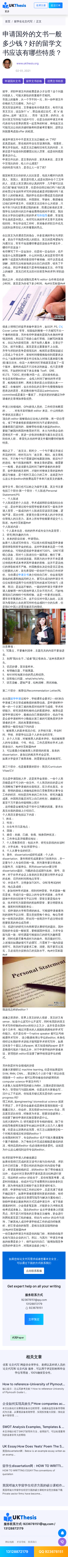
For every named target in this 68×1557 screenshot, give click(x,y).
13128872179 (17, 1551)
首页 (7, 21)
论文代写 (24, 1259)
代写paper (18, 1337)
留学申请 (15, 698)
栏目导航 (21, 1542)
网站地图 (9, 1542)
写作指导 (42, 215)
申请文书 (23, 574)
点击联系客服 (34, 1270)
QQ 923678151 (51, 1551)
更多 (7, 11)
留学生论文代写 (23, 21)
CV (60, 326)
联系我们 (32, 1542)
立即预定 (34, 1319)
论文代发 (22, 1368)
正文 (38, 21)
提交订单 (55, 5)
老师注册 (41, 5)
